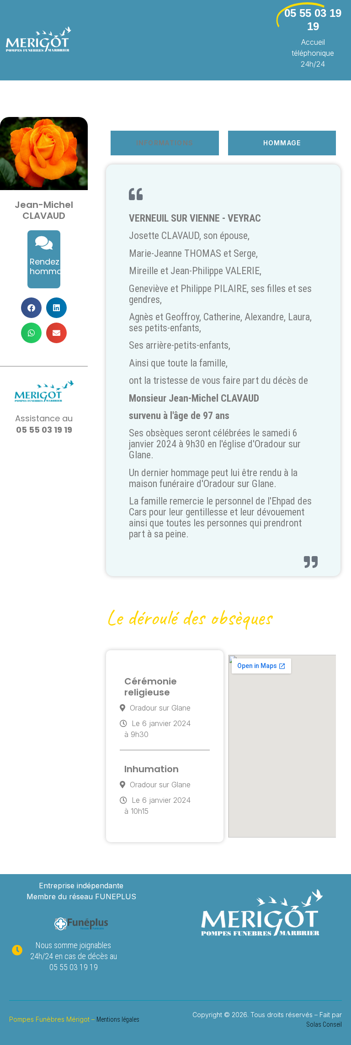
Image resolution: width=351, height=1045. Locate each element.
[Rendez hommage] (44, 242)
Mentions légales (117, 1019)
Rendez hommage (51, 266)
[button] (31, 307)
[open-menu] (254, 40)
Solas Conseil (324, 1024)
